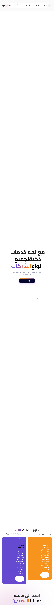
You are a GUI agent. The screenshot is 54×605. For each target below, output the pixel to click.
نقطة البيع (18, 5)
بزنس (36, 5)
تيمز (44, 5)
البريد (27, 5)
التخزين (9, 5)
